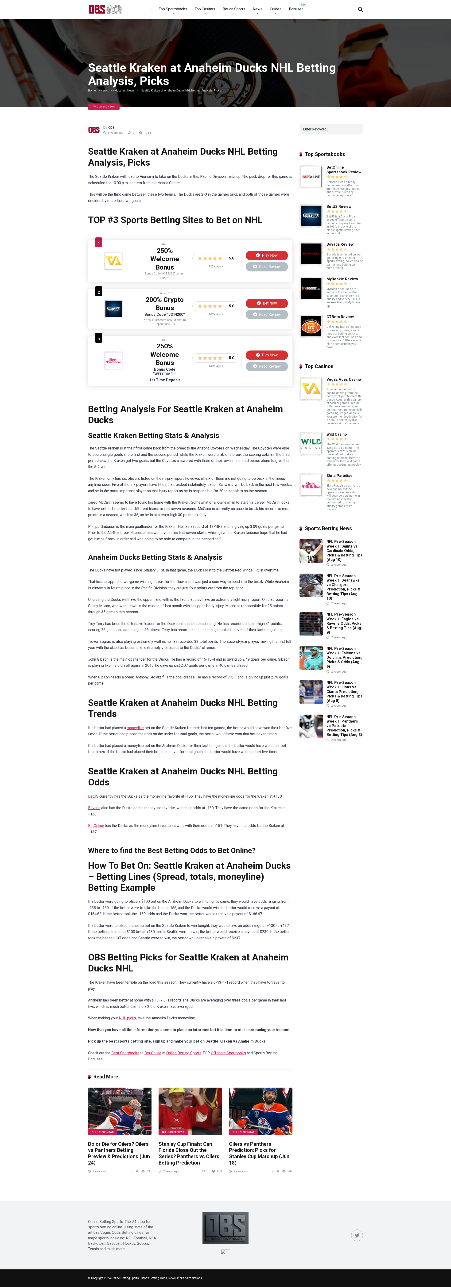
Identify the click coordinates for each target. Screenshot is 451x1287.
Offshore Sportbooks (228, 1053)
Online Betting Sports (183, 1053)
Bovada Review (340, 244)
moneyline (135, 728)
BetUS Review (339, 206)
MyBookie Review (342, 279)
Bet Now (269, 303)
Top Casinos (205, 9)
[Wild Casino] (311, 454)
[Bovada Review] (311, 264)
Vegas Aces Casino (344, 379)
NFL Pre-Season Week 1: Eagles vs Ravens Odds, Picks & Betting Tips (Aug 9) (344, 623)
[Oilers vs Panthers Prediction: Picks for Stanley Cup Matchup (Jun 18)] (260, 1111)
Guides (275, 9)
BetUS (93, 796)
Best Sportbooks (125, 1053)
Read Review (269, 266)
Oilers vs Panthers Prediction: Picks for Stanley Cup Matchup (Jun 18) (259, 1153)
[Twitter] (357, 1235)
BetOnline (96, 825)
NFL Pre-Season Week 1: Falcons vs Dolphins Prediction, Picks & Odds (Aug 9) (344, 657)
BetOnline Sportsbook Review (344, 169)
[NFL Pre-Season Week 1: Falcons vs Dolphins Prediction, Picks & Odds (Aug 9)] (311, 668)
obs (111, 127)
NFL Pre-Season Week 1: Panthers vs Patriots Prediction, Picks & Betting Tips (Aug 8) (344, 726)
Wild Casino (337, 434)
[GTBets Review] (311, 337)
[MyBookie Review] (311, 299)
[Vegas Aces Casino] (113, 269)
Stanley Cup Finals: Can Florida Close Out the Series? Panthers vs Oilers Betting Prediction (189, 1153)
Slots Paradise (340, 475)
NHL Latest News (124, 90)
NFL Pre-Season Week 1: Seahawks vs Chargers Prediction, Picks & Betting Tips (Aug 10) (343, 587)
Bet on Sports (234, 9)
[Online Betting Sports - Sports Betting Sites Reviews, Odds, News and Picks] (105, 7)
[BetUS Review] (113, 317)
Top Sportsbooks (173, 9)
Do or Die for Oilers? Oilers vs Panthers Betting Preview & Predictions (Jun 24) (119, 1153)
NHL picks (127, 1018)
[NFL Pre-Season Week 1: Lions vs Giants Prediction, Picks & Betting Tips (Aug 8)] (311, 702)
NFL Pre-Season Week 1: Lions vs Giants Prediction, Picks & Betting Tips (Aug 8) (344, 691)
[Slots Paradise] (113, 369)
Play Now (269, 255)
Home (92, 90)
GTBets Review (340, 317)
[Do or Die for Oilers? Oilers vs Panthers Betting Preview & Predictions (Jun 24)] (120, 1111)
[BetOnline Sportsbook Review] (311, 187)
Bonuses (296, 9)
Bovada (94, 808)
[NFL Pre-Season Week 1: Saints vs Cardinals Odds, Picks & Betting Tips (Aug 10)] (311, 561)
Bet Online (152, 1053)
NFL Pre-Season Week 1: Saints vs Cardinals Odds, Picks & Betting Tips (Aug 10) (344, 550)
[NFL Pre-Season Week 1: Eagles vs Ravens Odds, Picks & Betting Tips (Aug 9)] (311, 634)
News (257, 9)
